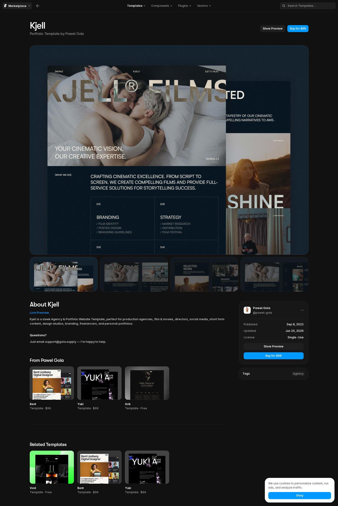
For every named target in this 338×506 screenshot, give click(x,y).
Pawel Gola (74, 33)
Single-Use (296, 337)
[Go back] (37, 5)
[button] (272, 28)
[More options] (302, 310)
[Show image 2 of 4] (134, 274)
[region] (169, 150)
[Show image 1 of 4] (64, 274)
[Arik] (147, 388)
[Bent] (52, 388)
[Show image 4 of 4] (274, 274)
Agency (298, 373)
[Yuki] (99, 388)
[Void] (52, 473)
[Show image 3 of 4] (204, 274)
